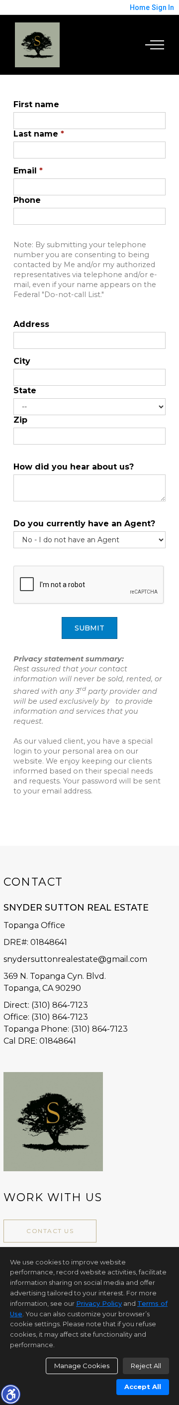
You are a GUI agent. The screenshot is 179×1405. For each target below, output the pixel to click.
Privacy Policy (99, 1303)
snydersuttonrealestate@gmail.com (75, 959)
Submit (89, 628)
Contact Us (50, 1231)
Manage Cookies (81, 1366)
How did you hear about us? (73, 466)
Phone (27, 200)
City (21, 361)
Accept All (142, 1387)
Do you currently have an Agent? (84, 523)
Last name (38, 134)
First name (36, 104)
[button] (10, 1394)
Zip (20, 420)
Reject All (146, 1366)
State (24, 390)
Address (31, 324)
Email (28, 170)
